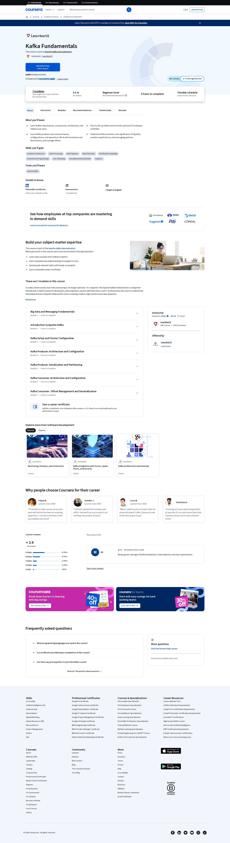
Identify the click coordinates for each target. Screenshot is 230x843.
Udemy (29, 812)
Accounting (30, 701)
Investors (121, 757)
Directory (121, 784)
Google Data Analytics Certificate (85, 709)
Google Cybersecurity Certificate (85, 705)
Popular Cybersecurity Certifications (177, 733)
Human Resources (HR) (35, 721)
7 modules (38, 91)
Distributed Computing (108, 153)
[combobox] (94, 10)
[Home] (26, 16)
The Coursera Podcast (81, 768)
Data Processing (55, 153)
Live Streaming (59, 158)
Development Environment (80, 158)
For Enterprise (32, 788)
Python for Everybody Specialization (132, 737)
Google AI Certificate (80, 701)
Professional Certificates (36, 776)
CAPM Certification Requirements (176, 705)
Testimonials (105, 110)
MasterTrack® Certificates (36, 780)
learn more (173, 658)
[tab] (31, 430)
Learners (75, 753)
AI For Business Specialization (129, 705)
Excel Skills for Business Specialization (133, 721)
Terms (120, 760)
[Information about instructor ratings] (168, 316)
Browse (36, 17)
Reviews (122, 110)
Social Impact (31, 804)
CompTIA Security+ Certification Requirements (182, 713)
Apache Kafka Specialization (61, 248)
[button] (60, 9)
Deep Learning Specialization (129, 717)
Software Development (72, 17)
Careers (29, 764)
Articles (121, 780)
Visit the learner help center (164, 648)
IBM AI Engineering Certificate (83, 725)
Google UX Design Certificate (83, 721)
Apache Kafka (32, 171)
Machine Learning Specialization (130, 729)
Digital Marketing (32, 717)
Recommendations (82, 110)
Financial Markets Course (127, 725)
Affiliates (121, 788)
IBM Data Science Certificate (83, 733)
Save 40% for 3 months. (136, 23)
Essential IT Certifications (173, 717)
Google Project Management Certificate (88, 717)
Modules (62, 110)
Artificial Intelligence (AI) (35, 705)
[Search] (129, 9)
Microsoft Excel (32, 725)
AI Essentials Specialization (128, 701)
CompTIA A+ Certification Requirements (179, 709)
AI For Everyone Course (127, 709)
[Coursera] (34, 10)
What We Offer (32, 757)
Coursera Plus (31, 772)
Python (29, 733)
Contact (121, 776)
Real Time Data (89, 153)
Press (120, 753)
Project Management (34, 729)
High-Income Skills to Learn (174, 721)
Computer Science (51, 17)
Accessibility (123, 772)
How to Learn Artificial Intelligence (176, 725)
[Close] (200, 23)
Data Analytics (31, 713)
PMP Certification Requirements (176, 729)
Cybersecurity (31, 709)
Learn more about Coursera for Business (49, 225)
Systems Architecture (36, 153)
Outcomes (45, 110)
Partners (75, 757)
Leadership (30, 760)
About (30, 110)
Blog (73, 764)
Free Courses (31, 808)
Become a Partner (33, 800)
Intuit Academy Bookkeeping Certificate (88, 737)
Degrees (29, 784)
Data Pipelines (72, 153)
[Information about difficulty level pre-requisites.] (126, 95)
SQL (27, 737)
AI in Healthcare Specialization (129, 713)
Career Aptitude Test (171, 701)
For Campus (31, 796)
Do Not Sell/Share (125, 796)
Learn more (63, 79)
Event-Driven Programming (38, 158)
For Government (32, 792)
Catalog (29, 768)
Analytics (98, 158)
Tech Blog (76, 772)
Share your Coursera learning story (177, 737)
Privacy (121, 764)
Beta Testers (77, 760)
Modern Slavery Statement (128, 792)
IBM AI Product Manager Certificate (86, 729)
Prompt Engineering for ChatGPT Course (134, 733)
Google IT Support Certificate (84, 713)
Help (119, 768)
